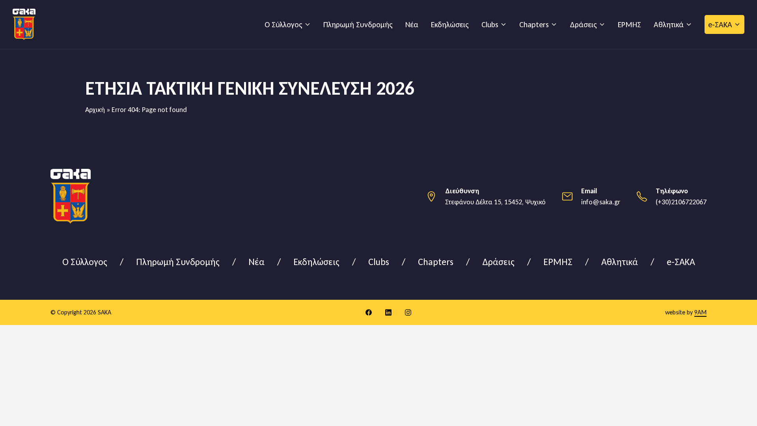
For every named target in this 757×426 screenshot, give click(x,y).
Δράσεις (583, 24)
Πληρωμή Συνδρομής (358, 24)
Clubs (489, 24)
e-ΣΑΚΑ (720, 24)
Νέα (411, 24)
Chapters (534, 24)
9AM (700, 312)
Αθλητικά (669, 24)
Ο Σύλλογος (283, 24)
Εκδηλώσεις (450, 24)
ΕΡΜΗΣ (629, 24)
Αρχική (95, 109)
